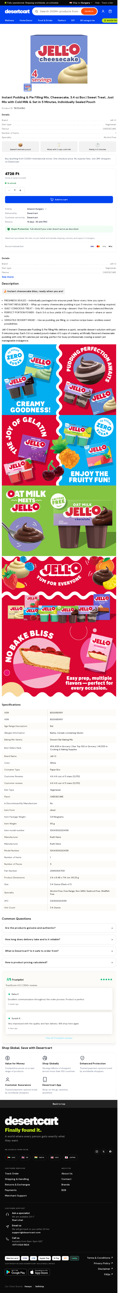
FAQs (108, 1274)
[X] (103, 1151)
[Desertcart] (17, 11)
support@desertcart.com (26, 1232)
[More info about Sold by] (45, 209)
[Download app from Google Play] (15, 1272)
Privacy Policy (103, 1263)
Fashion (62, 20)
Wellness (9, 20)
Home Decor (26, 20)
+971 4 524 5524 (20, 1244)
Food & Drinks (45, 20)
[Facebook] (110, 1151)
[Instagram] (97, 1151)
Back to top (59, 1104)
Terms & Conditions (100, 1257)
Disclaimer (105, 1268)
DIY (73, 20)
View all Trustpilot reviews (59, 1038)
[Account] (103, 11)
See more (8, 276)
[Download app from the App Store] (39, 1272)
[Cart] (110, 11)
